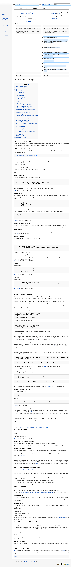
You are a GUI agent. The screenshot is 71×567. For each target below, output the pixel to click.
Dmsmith (52, 13)
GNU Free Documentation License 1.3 (28, 561)
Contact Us (4, 17)
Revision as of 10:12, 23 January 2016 (24, 12)
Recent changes (6, 24)
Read (40, 4)
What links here (6, 30)
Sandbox (4, 26)
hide (28, 84)
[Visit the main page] (6, 5)
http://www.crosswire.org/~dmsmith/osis (25, 155)
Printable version (6, 34)
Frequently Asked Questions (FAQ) (5, 19)
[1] (48, 310)
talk (29, 13)
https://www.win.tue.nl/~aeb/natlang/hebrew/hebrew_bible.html (33, 427)
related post (21, 455)
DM (28, 15)
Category (16, 556)
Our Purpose (4, 15)
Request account (67, 1)
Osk (15, 190)
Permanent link (5, 35)
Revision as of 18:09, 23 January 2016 (52, 12)
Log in (62, 1)
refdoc (44, 366)
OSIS (20, 556)
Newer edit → (55, 18)
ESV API (36, 463)
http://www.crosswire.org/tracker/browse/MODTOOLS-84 (33, 492)
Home (3, 13)
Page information (6, 36)
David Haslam (24, 13)
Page (14, 4)
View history (50, 4)
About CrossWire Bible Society (19, 563)
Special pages (5, 32)
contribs (32, 13)
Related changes (6, 31)
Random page (5, 25)
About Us (3, 14)
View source (44, 4)
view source (37, 12)
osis (63, 550)
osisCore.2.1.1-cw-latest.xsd (26, 552)
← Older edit (28, 21)
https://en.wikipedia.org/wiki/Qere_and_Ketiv (25, 469)
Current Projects (5, 20)
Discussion (18, 4)
